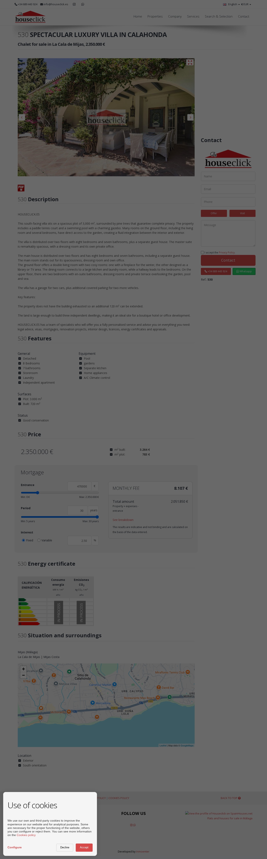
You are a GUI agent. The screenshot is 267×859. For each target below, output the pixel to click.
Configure (15, 847)
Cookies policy (26, 835)
